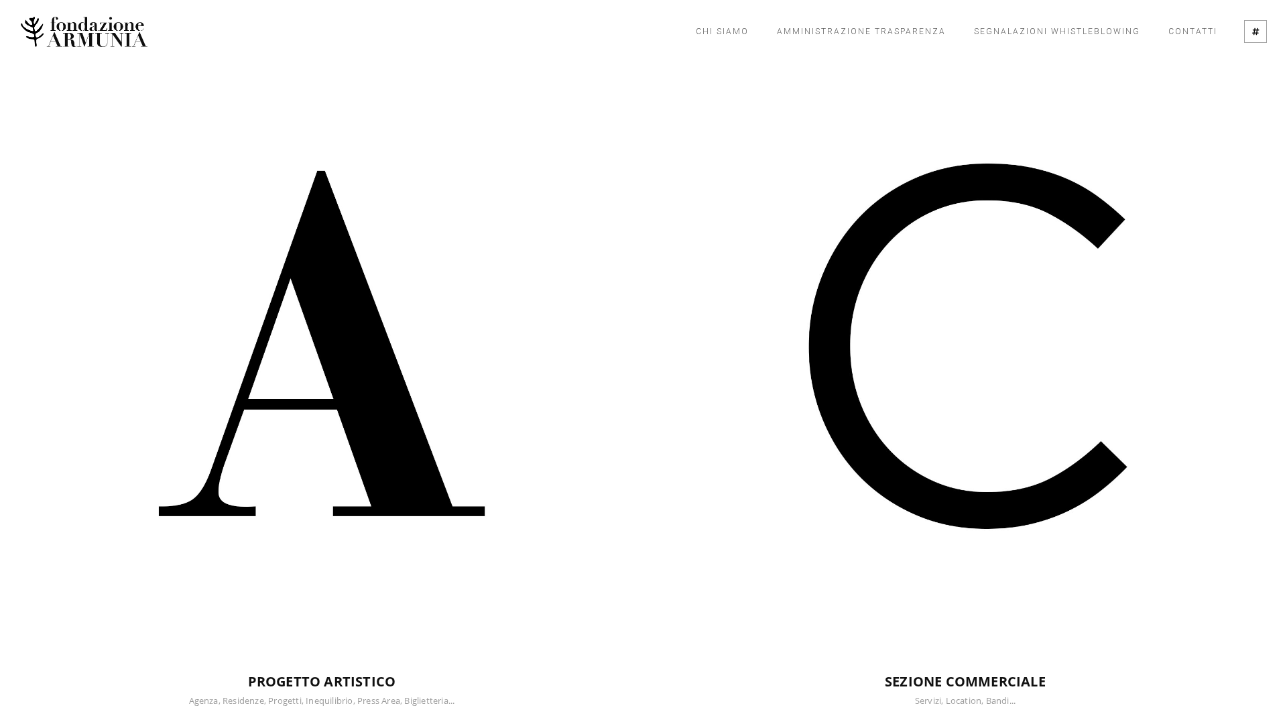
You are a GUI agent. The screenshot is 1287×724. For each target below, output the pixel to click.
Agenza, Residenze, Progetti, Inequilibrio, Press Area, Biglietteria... (322, 701)
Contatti (1192, 31)
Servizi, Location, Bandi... (965, 701)
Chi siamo (722, 31)
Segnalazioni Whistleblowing (1057, 31)
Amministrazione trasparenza (861, 31)
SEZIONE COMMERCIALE (965, 681)
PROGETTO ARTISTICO (322, 681)
